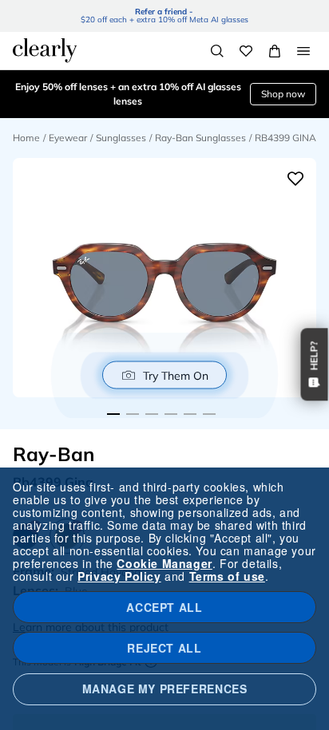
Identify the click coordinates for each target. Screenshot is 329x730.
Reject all (164, 648)
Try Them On (175, 375)
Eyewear (68, 138)
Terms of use (227, 576)
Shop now (283, 94)
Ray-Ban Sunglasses (200, 138)
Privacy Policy (119, 576)
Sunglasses (121, 138)
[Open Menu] (303, 51)
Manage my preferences (165, 688)
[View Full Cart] (274, 51)
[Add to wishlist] (295, 179)
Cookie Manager (164, 563)
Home (26, 138)
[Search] (217, 51)
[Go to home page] (45, 50)
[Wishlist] (246, 51)
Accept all (164, 607)
